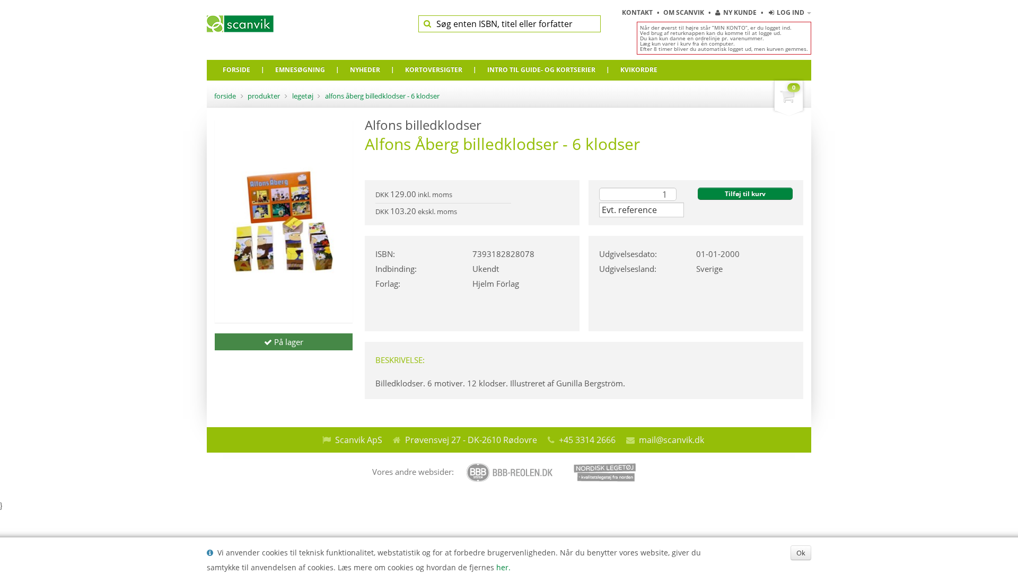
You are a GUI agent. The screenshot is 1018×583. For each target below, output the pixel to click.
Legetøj (302, 96)
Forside (225, 96)
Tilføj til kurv (745, 193)
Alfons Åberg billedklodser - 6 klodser (382, 96)
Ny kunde (740, 12)
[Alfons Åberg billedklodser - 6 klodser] (284, 221)
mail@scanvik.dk (671, 440)
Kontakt (638, 12)
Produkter (264, 96)
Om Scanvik (684, 12)
